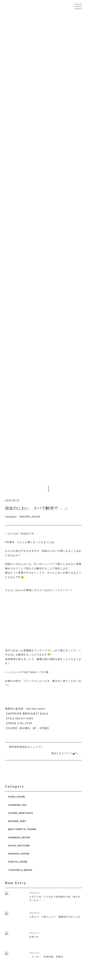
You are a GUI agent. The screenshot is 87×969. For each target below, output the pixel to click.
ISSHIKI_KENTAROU (20, 813)
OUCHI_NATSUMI (19, 845)
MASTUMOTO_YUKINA (22, 829)
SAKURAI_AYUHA (29, 516)
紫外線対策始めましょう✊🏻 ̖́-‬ (26, 746)
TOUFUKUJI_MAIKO (20, 870)
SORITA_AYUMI (17, 862)
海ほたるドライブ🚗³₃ (64, 753)
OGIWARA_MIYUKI (19, 837)
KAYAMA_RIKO (17, 821)
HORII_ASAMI (16, 796)
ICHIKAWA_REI (17, 805)
